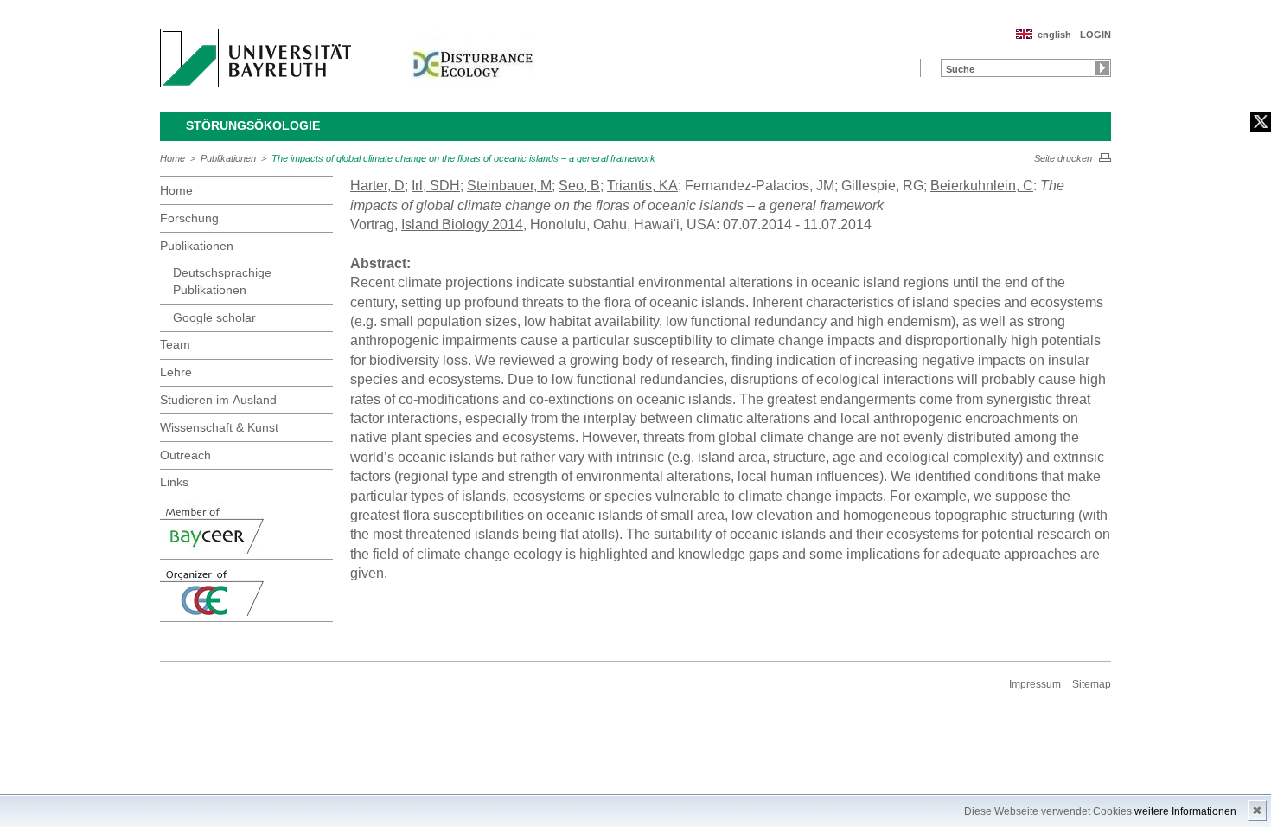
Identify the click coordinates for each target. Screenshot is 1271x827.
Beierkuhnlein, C (981, 185)
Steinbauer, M (509, 185)
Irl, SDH (436, 185)
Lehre (176, 372)
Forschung (189, 218)
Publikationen (228, 158)
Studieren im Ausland (218, 400)
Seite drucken (1063, 158)
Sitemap (1091, 684)
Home (172, 158)
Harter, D (377, 185)
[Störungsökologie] (473, 58)
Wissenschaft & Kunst (219, 427)
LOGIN (1095, 34)
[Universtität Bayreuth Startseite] (255, 58)
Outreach (185, 455)
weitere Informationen (1185, 811)
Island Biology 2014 (462, 224)
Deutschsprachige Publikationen (222, 281)
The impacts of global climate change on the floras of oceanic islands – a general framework (463, 158)
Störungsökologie (253, 125)
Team (175, 344)
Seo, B (579, 185)
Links (174, 482)
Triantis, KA (642, 185)
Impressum (1035, 684)
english (1054, 34)
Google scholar (214, 317)
